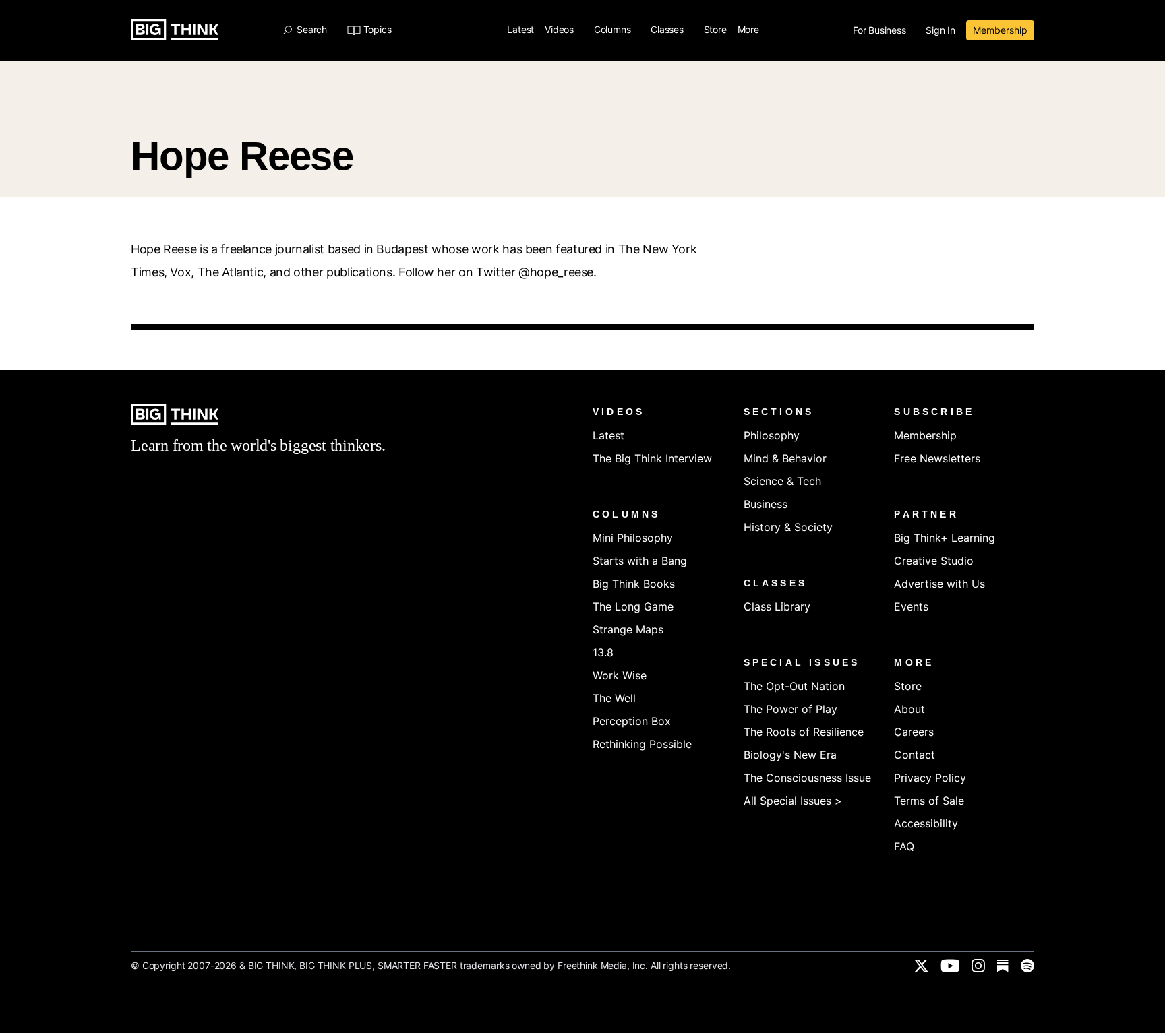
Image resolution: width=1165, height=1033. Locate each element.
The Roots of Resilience (804, 732)
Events (911, 606)
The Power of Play (790, 709)
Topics (377, 30)
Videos (560, 30)
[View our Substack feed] (1003, 965)
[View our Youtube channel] (949, 965)
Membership (1000, 30)
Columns (613, 30)
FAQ (904, 846)
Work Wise (620, 675)
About (909, 709)
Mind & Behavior (785, 458)
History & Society (788, 527)
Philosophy (772, 435)
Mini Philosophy (633, 537)
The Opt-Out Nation (794, 686)
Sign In (940, 31)
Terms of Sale (929, 800)
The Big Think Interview (652, 458)
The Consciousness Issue (807, 777)
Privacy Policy (930, 777)
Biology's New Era (790, 754)
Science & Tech (782, 481)
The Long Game (633, 606)
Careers (914, 732)
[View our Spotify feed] (1027, 965)
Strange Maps (628, 629)
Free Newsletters (937, 458)
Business (765, 504)
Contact (914, 754)
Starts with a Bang (640, 560)
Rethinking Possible (642, 744)
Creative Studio (934, 560)
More (750, 30)
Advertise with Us (939, 583)
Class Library (777, 606)
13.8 (603, 652)
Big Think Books (634, 583)
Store (715, 30)
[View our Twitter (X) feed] (921, 965)
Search (311, 29)
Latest (520, 30)
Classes (668, 30)
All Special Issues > (793, 800)
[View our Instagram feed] (978, 965)
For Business (880, 31)
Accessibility (926, 823)
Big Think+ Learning (944, 537)
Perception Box (632, 721)
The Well (614, 698)
